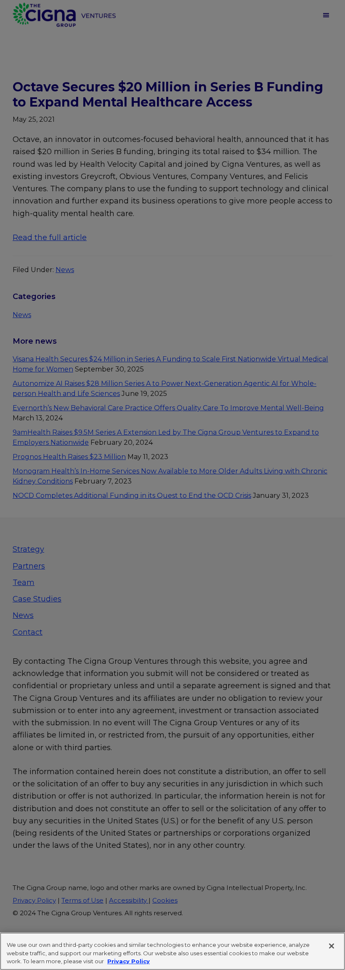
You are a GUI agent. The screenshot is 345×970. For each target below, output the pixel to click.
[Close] (331, 946)
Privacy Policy (128, 961)
